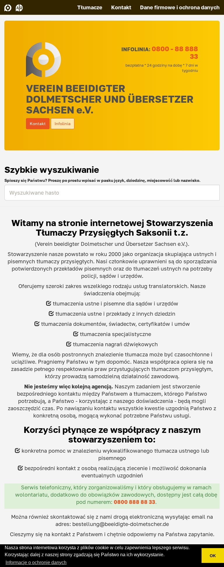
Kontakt (121, 7)
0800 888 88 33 (134, 502)
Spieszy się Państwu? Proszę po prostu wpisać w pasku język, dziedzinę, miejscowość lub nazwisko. (102, 180)
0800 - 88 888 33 (175, 52)
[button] (19, 7)
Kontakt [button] (38, 123)
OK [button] (213, 555)
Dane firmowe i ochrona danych (180, 7)
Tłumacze (89, 7)
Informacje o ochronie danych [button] (36, 562)
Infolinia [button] (63, 123)
